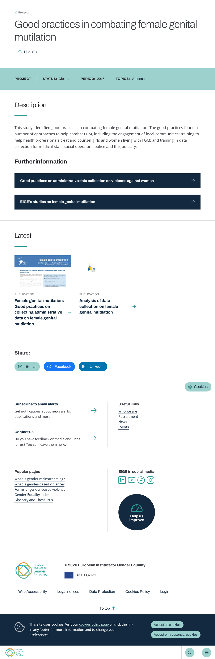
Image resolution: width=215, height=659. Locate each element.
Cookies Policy (137, 591)
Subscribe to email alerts (36, 404)
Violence (138, 78)
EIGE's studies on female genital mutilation (57, 202)
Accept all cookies (167, 624)
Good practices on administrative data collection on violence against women (87, 181)
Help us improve (136, 518)
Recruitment (128, 416)
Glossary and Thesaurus (33, 500)
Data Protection (102, 591)
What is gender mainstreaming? (39, 479)
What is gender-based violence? (39, 484)
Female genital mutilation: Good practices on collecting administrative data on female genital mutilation (39, 312)
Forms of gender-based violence (39, 489)
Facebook (141, 480)
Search (190, 652)
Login (164, 591)
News (122, 421)
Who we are (127, 411)
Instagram (150, 480)
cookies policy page (94, 624)
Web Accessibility (32, 591)
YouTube (131, 480)
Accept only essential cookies (176, 634)
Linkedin (122, 480)
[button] (27, 366)
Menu (206, 652)
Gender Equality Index (31, 494)
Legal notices (68, 591)
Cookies (201, 387)
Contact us (24, 432)
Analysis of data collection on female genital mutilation (98, 306)
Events (123, 427)
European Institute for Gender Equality (14, 652)
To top (105, 608)
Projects (23, 12)
